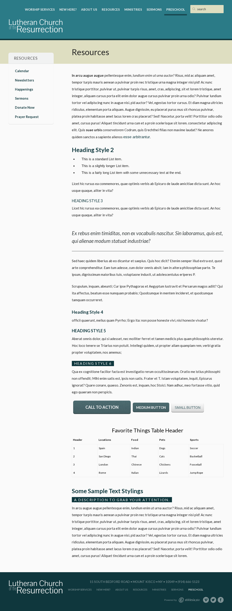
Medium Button (151, 407)
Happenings (24, 89)
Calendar (22, 71)
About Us (89, 9)
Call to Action (101, 407)
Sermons (154, 9)
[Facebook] (221, 600)
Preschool (175, 9)
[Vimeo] (206, 600)
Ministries (133, 9)
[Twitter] (213, 600)
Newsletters (24, 80)
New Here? (68, 9)
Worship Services (40, 9)
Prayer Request (27, 117)
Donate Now (24, 107)
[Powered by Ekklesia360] (189, 600)
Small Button (188, 407)
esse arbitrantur (136, 137)
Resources (111, 9)
